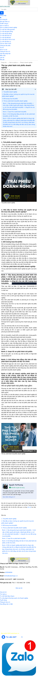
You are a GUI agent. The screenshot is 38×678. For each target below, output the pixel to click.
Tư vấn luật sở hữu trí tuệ (7, 39)
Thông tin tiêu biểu (5, 45)
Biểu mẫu (2, 55)
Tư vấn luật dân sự (5, 41)
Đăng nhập (3, 15)
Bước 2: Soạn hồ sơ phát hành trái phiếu (14, 111)
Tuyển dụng (3, 600)
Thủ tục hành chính (5, 43)
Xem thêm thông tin (8, 497)
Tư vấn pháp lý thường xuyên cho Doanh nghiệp (14, 598)
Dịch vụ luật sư (4, 25)
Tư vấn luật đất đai (5, 37)
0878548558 (8, 572)
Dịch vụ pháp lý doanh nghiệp (8, 27)
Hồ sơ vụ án (3, 49)
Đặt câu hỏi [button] (19, 588)
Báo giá (2, 59)
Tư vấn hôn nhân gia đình (7, 29)
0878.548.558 (5, 6)
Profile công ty (4, 23)
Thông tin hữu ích (5, 51)
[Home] (19, 2)
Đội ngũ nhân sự (5, 21)
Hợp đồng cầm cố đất (6, 604)
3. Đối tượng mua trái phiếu (10, 98)
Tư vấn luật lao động (6, 33)
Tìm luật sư (3, 594)
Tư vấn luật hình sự (5, 35)
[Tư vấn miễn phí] (12, 637)
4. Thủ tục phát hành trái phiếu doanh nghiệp (14, 101)
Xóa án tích (3, 592)
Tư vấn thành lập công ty (7, 596)
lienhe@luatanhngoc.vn (11, 576)
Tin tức (2, 47)
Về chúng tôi (3, 19)
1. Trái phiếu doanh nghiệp (9, 92)
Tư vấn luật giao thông (6, 31)
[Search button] (2, 12)
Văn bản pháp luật (5, 53)
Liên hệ (2, 57)
